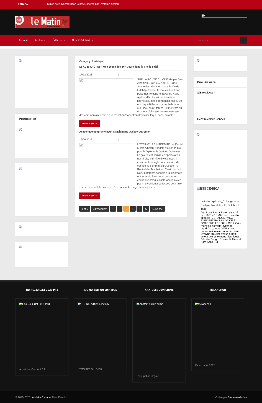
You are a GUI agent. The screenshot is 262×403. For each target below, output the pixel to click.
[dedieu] (220, 63)
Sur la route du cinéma (162, 74)
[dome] (100, 335)
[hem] (42, 189)
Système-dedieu (237, 397)
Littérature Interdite (153, 139)
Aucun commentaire (106, 74)
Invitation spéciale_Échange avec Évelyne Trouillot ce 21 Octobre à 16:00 (220, 205)
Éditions (57, 40)
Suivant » (157, 208)
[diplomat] (42, 254)
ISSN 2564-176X (80, 40)
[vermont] (41, 335)
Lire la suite (89, 123)
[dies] (42, 141)
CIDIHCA (213, 188)
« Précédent (100, 208)
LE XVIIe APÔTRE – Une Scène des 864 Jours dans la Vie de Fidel (118, 66)
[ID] (159, 339)
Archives (40, 40)
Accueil (23, 40)
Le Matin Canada (41, 397)
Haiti (145, 74)
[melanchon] (217, 333)
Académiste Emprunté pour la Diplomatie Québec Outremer (115, 131)
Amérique (125, 74)
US (167, 139)
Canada (136, 74)
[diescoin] (42, 81)
